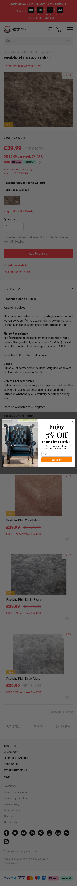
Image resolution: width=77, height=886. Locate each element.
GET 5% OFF (57, 460)
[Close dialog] (72, 421)
